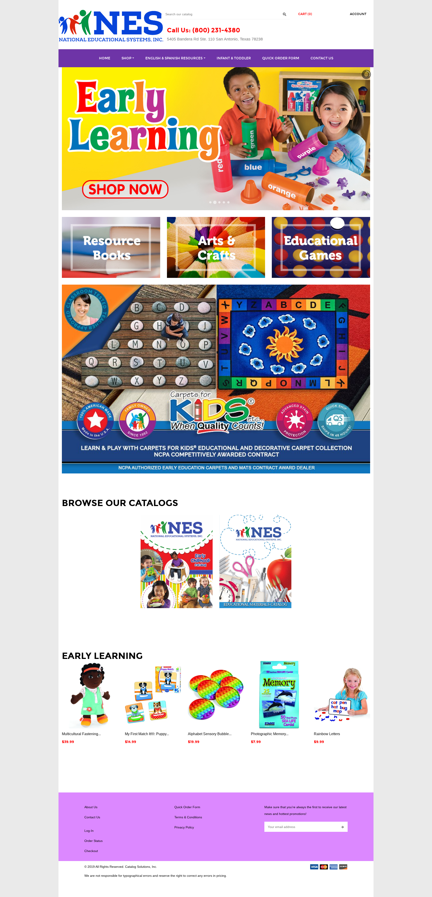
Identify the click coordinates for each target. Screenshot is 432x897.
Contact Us (92, 817)
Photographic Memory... (206, 734)
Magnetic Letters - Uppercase (337, 734)
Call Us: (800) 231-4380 (203, 30)
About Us (90, 807)
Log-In (89, 830)
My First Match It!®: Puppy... (84, 734)
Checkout (91, 851)
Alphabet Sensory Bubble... (147, 734)
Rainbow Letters (264, 734)
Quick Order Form (187, 807)
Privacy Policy (184, 827)
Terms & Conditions (188, 817)
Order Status (93, 841)
